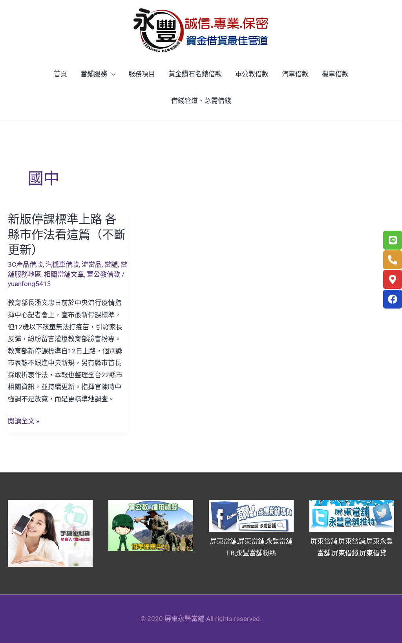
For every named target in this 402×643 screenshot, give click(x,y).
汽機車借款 (62, 264)
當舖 (111, 264)
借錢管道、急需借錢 (201, 101)
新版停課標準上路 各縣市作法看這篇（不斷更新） (67, 234)
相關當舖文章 (64, 274)
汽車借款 (295, 74)
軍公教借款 (252, 74)
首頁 (60, 74)
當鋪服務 (93, 74)
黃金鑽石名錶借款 (195, 74)
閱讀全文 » (23, 421)
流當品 (92, 264)
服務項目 (141, 74)
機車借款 (335, 74)
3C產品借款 (25, 264)
